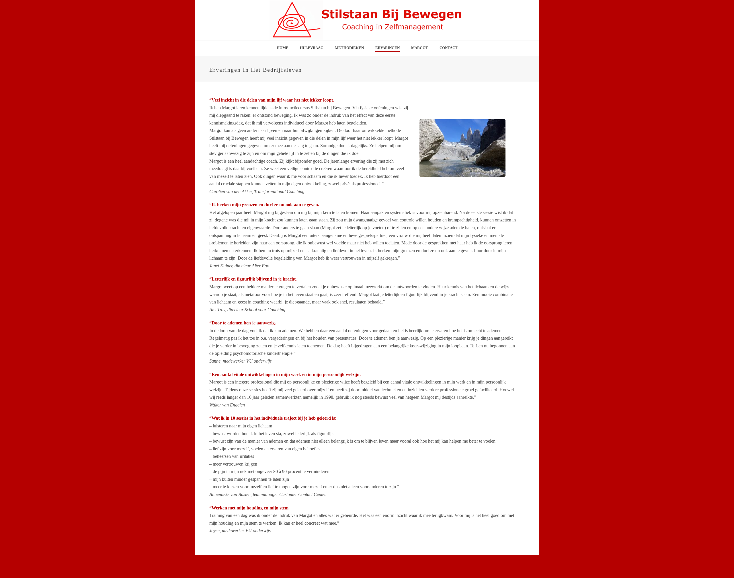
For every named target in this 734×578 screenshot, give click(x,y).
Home (282, 48)
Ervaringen (387, 48)
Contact (449, 48)
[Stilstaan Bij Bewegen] (367, 20)
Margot (419, 48)
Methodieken (349, 48)
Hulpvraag (311, 48)
